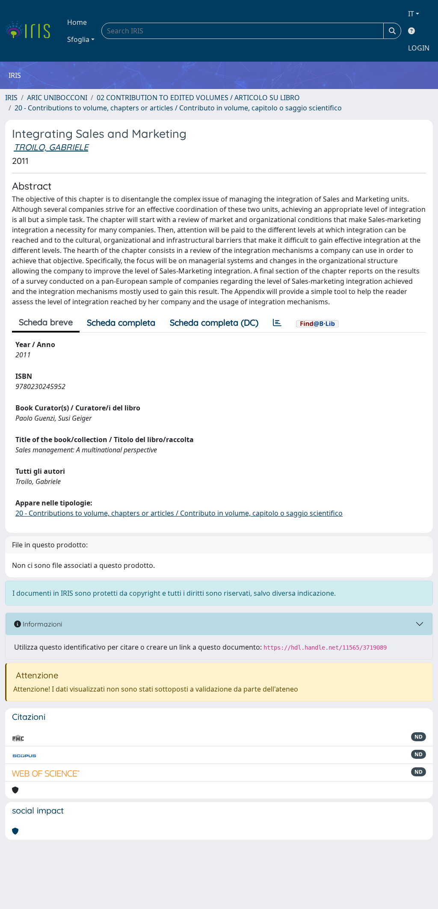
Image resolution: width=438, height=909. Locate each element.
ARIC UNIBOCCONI (57, 97)
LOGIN (418, 48)
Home (77, 22)
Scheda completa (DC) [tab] (214, 322)
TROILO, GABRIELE (51, 147)
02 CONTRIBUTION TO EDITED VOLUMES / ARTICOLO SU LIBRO (198, 97)
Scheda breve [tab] (46, 322)
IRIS (11, 97)
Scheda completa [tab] (121, 322)
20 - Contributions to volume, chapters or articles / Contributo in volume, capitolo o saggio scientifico (178, 108)
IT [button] (411, 13)
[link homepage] (31, 30)
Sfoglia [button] (78, 39)
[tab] (277, 323)
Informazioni (41, 624)
